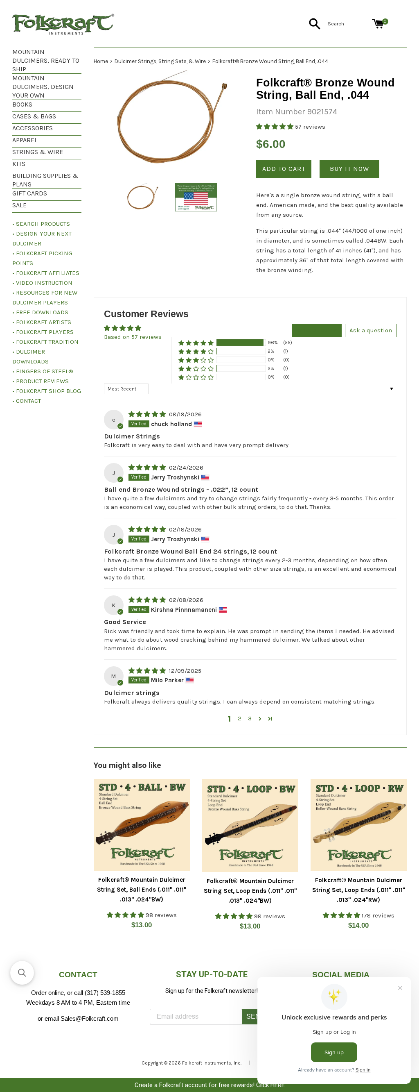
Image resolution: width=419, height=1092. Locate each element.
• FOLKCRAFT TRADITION (45, 341)
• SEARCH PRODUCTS (41, 223)
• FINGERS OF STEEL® (42, 371)
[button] (275, 126)
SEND (255, 1016)
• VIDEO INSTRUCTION (42, 282)
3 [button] (250, 718)
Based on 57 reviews (133, 337)
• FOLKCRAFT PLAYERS (43, 332)
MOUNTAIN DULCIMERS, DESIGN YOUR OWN (43, 86)
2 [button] (239, 718)
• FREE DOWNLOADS (40, 312)
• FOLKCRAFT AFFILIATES (45, 273)
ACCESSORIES (32, 128)
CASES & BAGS (34, 116)
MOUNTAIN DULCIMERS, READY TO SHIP (45, 60)
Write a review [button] (316, 330)
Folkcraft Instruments (206, 1063)
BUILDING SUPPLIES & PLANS (45, 180)
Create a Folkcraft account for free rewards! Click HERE (210, 1085)
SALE (19, 205)
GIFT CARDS (29, 193)
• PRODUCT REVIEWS (40, 381)
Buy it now (349, 169)
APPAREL (25, 140)
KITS (18, 164)
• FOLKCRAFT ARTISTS (41, 322)
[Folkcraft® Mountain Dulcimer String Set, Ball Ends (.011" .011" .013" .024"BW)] (142, 825)
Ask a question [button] (370, 330)
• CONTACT (26, 400)
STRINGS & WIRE (37, 152)
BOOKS (22, 104)
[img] (147, 414)
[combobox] (348, 23)
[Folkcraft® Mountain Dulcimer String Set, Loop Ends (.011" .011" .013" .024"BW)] (250, 825)
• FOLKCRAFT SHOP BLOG (46, 391)
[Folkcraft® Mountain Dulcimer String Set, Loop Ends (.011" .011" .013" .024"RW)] (359, 825)
